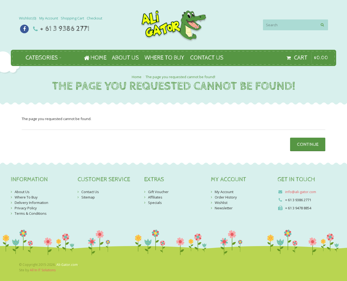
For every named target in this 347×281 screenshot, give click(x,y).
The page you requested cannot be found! (180, 76)
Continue (308, 144)
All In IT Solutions (43, 270)
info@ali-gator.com (300, 191)
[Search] (322, 24)
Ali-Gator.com (67, 264)
